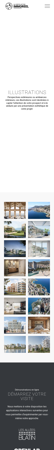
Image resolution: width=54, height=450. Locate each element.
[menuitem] (46, 6)
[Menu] (46, 6)
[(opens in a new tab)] (27, 434)
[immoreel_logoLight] (22, 6)
